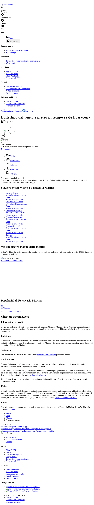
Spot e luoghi (11, 52)
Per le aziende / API (13, 78)
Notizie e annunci (12, 91)
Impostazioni (14, 42)
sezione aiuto (11, 409)
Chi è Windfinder (12, 76)
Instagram (36, 489)
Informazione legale (13, 106)
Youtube (35, 491)
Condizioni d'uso (12, 101)
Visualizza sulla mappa (13, 111)
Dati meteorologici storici (15, 86)
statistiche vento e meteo (46, 355)
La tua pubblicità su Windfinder (18, 89)
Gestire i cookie (12, 93)
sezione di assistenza (38, 375)
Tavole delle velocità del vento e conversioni (23, 61)
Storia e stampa (12, 74)
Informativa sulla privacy (15, 104)
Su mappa (6, 150)
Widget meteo (11, 63)
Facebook (29, 111)
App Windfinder (12, 71)
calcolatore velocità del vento (66, 398)
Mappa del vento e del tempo (17, 50)
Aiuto (11, 38)
